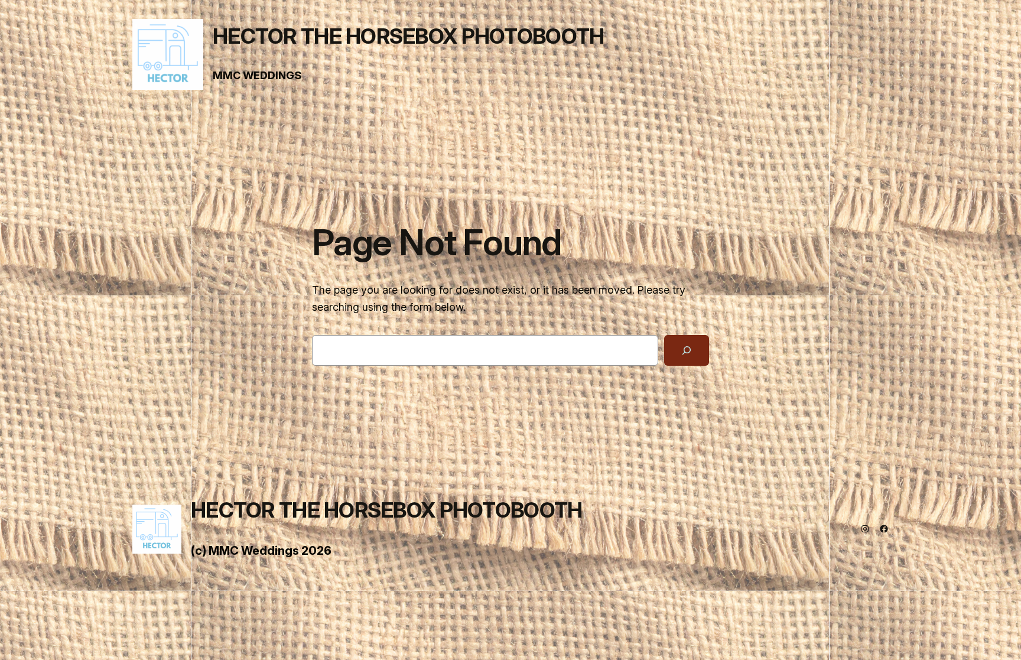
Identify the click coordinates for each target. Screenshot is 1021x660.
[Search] (686, 350)
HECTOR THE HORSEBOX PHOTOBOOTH (408, 36)
